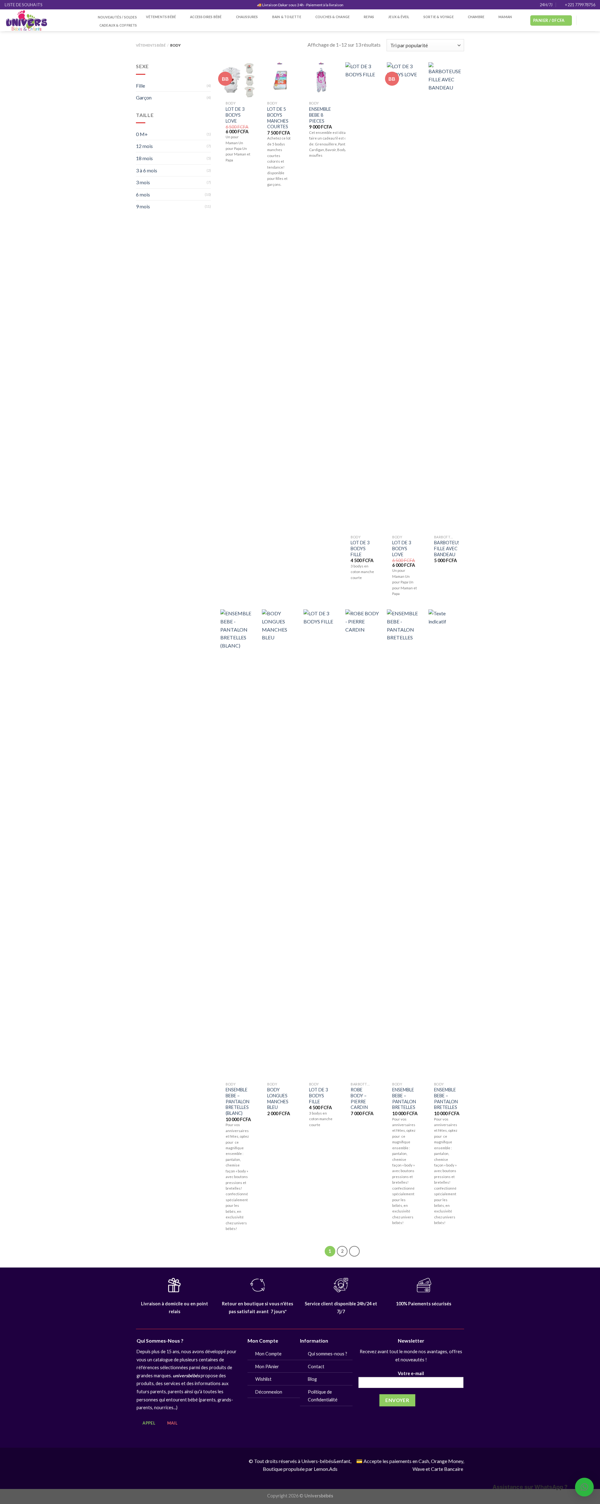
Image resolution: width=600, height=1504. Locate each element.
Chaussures (247, 17)
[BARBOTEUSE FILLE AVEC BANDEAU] (446, 296)
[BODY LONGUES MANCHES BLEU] (280, 844)
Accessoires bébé (206, 17)
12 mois (144, 146)
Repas (369, 17)
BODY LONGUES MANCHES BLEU (277, 1098)
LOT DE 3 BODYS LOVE (235, 114)
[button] (584, 1487)
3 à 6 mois (146, 170)
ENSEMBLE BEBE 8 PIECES (320, 114)
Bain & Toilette (286, 17)
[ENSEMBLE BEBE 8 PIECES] (321, 80)
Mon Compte (268, 1353)
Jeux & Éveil (398, 17)
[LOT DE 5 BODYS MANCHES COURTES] (280, 80)
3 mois (143, 182)
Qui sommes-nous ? (327, 1353)
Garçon (144, 97)
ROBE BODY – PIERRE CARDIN (359, 1098)
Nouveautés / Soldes (117, 17)
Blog (312, 1379)
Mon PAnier (267, 1366)
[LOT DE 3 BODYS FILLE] (363, 296)
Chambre (476, 17)
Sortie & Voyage (438, 17)
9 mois (143, 206)
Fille (140, 86)
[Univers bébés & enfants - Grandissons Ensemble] (45, 20)
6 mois (143, 194)
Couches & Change (332, 17)
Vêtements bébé (161, 17)
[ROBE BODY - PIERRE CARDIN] (363, 844)
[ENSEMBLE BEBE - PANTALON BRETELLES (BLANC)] (238, 844)
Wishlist (263, 1379)
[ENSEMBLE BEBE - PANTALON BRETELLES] (404, 844)
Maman (505, 17)
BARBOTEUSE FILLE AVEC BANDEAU (448, 548)
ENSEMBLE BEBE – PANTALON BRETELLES (404, 1098)
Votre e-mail (411, 1373)
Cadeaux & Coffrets (118, 25)
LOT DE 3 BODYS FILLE (360, 548)
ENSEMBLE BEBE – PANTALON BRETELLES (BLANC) (237, 1101)
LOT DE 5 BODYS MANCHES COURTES (277, 117)
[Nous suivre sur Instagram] (591, 20)
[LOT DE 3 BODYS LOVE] (238, 80)
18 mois (144, 158)
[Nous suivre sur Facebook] (583, 20)
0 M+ (142, 134)
